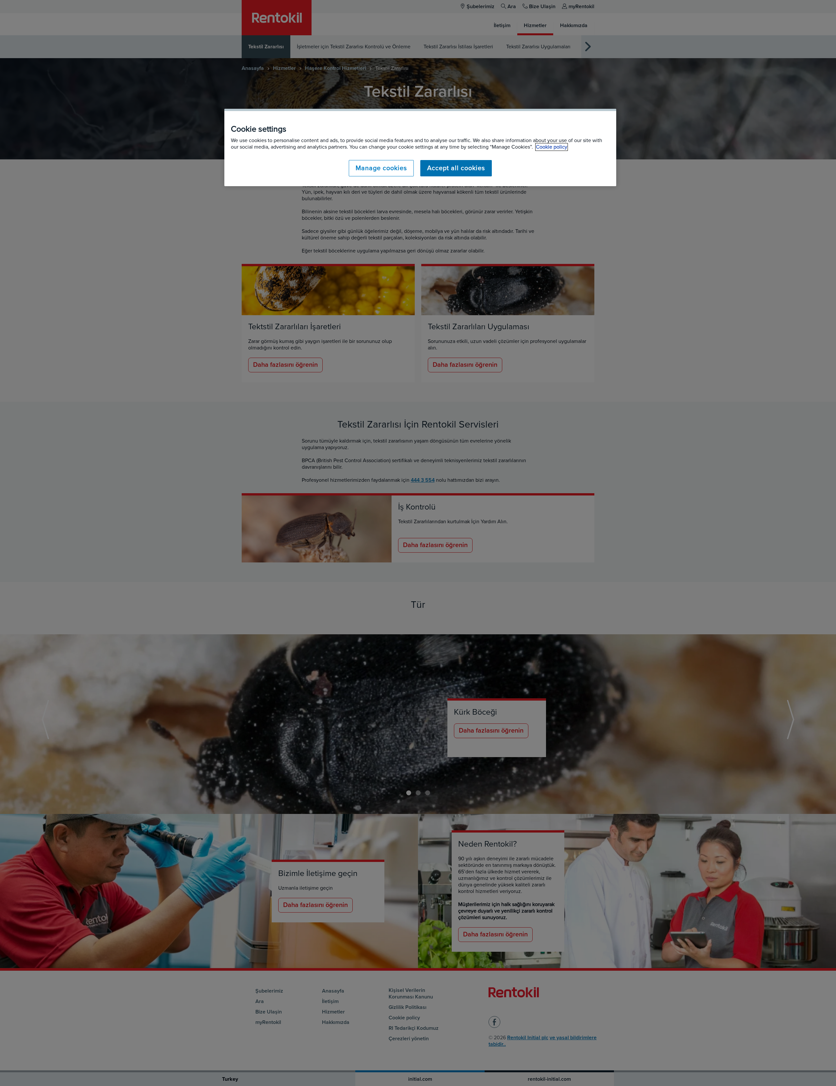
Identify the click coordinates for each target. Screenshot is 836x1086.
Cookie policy (551, 147)
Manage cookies (381, 168)
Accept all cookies (456, 168)
